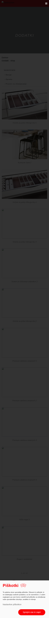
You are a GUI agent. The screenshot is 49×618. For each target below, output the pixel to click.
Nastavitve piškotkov (12, 604)
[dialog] (24, 599)
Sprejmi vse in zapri (32, 612)
